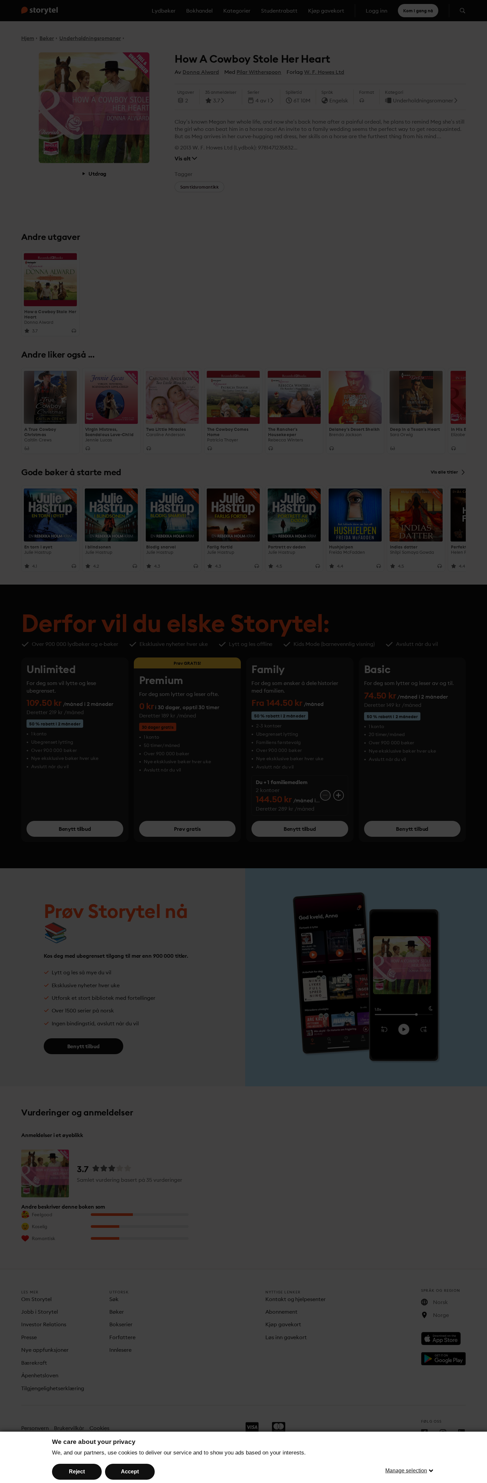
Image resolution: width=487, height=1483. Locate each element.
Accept (130, 1471)
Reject (77, 1471)
